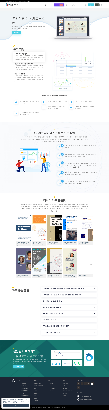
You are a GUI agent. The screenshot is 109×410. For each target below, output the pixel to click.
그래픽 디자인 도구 (24, 390)
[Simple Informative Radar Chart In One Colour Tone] (23, 246)
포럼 (35, 388)
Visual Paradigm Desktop (23, 1)
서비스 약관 (65, 383)
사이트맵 (36, 400)
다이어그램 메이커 (24, 388)
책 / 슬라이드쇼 (37, 383)
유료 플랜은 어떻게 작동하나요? (52, 307)
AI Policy (65, 386)
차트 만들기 (16, 33)
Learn (35, 390)
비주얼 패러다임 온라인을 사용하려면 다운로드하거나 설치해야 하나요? (64, 288)
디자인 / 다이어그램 (38, 386)
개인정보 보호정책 (67, 388)
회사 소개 (50, 383)
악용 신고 (65, 395)
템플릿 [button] (79, 5)
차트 (17, 9)
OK (16, 405)
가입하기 (91, 5)
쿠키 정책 (17, 401)
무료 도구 (36, 398)
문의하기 (50, 390)
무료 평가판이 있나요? (49, 319)
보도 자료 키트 (51, 388)
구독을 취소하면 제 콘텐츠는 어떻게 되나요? (56, 326)
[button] (51, 4)
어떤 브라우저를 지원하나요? (51, 332)
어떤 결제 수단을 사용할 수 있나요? (53, 313)
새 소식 (50, 386)
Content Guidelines (68, 390)
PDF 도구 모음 (23, 383)
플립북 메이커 (23, 386)
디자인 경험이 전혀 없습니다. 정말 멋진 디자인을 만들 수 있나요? (62, 295)
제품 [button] (45, 5)
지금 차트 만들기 (19, 366)
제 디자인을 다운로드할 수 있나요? (53, 301)
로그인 (97, 5)
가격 (86, 5)
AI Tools (58, 5)
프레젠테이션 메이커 (24, 395)
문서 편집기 (22, 393)
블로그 (35, 393)
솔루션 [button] (73, 5)
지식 (35, 395)
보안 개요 (65, 393)
